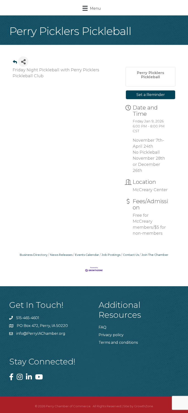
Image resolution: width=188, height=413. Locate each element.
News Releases (61, 255)
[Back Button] (15, 63)
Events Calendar (87, 255)
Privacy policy (111, 335)
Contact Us (131, 255)
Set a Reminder (150, 94)
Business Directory (33, 255)
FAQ (102, 327)
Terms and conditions (118, 342)
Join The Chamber (154, 255)
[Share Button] (23, 61)
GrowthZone (143, 406)
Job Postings (111, 255)
